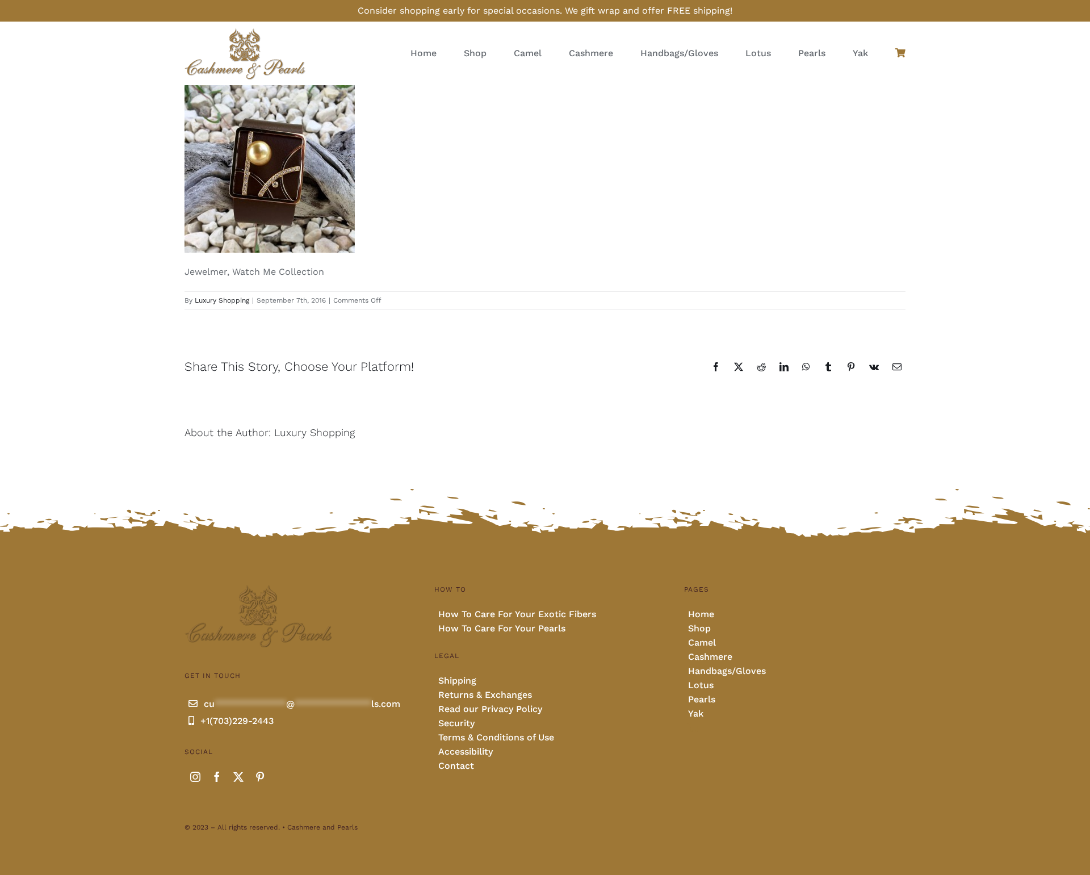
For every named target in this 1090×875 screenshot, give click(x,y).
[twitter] (238, 777)
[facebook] (217, 777)
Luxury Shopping (222, 300)
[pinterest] (260, 777)
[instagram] (195, 777)
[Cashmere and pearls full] (245, 31)
